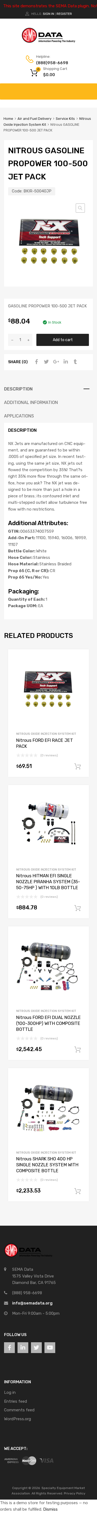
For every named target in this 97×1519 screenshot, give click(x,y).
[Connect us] (9, 1347)
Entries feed (15, 1401)
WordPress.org (17, 1418)
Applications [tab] (19, 416)
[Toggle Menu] (90, 88)
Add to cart (63, 340)
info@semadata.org (32, 1303)
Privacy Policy (74, 1493)
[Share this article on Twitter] (45, 361)
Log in (10, 1392)
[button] (80, 208)
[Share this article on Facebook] (35, 361)
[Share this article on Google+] (55, 361)
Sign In (48, 14)
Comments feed (19, 1410)
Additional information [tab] (31, 402)
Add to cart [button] (77, 766)
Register (64, 14)
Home (8, 119)
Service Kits (65, 119)
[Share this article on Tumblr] (74, 361)
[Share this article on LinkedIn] (64, 361)
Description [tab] (18, 389)
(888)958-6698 (49, 62)
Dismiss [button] (50, 1509)
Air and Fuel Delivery (34, 119)
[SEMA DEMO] (48, 41)
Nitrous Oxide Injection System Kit (46, 734)
